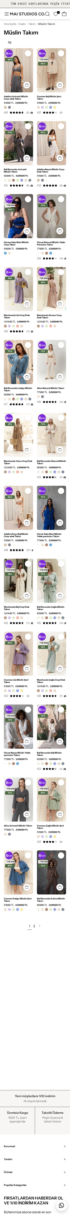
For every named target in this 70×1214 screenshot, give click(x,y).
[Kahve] (13, 180)
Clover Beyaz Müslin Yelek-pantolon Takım (17, 754)
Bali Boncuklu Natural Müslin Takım (51, 462)
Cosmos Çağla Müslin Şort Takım (50, 826)
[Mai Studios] (27, 13)
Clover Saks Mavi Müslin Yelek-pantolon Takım (49, 535)
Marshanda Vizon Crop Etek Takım (18, 462)
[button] (47, 14)
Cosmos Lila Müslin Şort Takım (16, 681)
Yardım (8, 1159)
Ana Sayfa (10, 24)
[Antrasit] (9, 107)
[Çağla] (46, 107)
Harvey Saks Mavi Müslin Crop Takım (16, 243)
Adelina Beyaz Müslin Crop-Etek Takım (51, 170)
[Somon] (17, 326)
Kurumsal (9, 1146)
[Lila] (42, 107)
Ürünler (8, 1172)
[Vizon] (5, 326)
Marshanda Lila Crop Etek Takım (17, 316)
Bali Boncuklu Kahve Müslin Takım (51, 899)
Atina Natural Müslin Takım (50, 388)
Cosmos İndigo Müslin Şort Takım (18, 899)
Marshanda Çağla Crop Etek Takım (51, 681)
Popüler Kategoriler (15, 1185)
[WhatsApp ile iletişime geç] (61, 1205)
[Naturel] (9, 180)
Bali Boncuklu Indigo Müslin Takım (18, 389)
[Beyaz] (13, 107)
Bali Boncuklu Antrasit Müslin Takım (15, 170)
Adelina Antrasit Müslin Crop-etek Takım (16, 97)
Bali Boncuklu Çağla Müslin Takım (50, 608)
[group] (35, 4)
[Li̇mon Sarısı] (54, 107)
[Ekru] (5, 180)
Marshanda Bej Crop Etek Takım (16, 608)
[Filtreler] (10, 42)
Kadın (22, 24)
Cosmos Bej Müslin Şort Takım (49, 97)
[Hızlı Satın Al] (26, 85)
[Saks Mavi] (5, 253)
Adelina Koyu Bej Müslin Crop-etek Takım (16, 535)
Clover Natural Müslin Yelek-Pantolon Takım (51, 243)
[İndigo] (50, 107)
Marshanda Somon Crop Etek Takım (49, 316)
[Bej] (38, 107)
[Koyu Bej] (5, 107)
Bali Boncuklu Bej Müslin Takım (49, 754)
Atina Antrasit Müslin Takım (18, 825)
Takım (32, 24)
